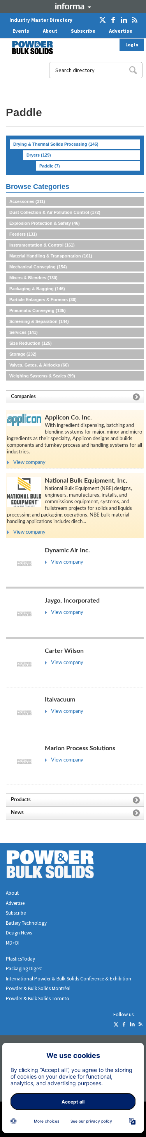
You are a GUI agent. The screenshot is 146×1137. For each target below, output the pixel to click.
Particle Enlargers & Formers (43, 299)
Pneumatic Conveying (37, 310)
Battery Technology (26, 923)
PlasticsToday (20, 958)
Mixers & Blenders (33, 277)
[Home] (27, 47)
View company (29, 462)
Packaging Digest (24, 968)
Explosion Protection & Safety (44, 223)
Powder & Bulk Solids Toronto (37, 998)
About (50, 31)
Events (20, 31)
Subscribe (83, 31)
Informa (73, 6)
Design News (19, 932)
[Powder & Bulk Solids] (59, 865)
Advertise (120, 31)
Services (23, 332)
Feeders (23, 234)
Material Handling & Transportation (50, 256)
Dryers (38, 155)
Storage (23, 354)
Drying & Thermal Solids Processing (56, 144)
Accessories (27, 201)
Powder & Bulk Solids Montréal (38, 988)
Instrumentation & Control (42, 245)
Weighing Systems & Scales (42, 376)
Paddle (49, 166)
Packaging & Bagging (37, 288)
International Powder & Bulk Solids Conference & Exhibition (68, 978)
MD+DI (12, 943)
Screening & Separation (39, 321)
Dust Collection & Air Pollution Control (54, 212)
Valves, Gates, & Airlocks (39, 365)
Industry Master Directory (40, 20)
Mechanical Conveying (38, 266)
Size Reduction (30, 343)
